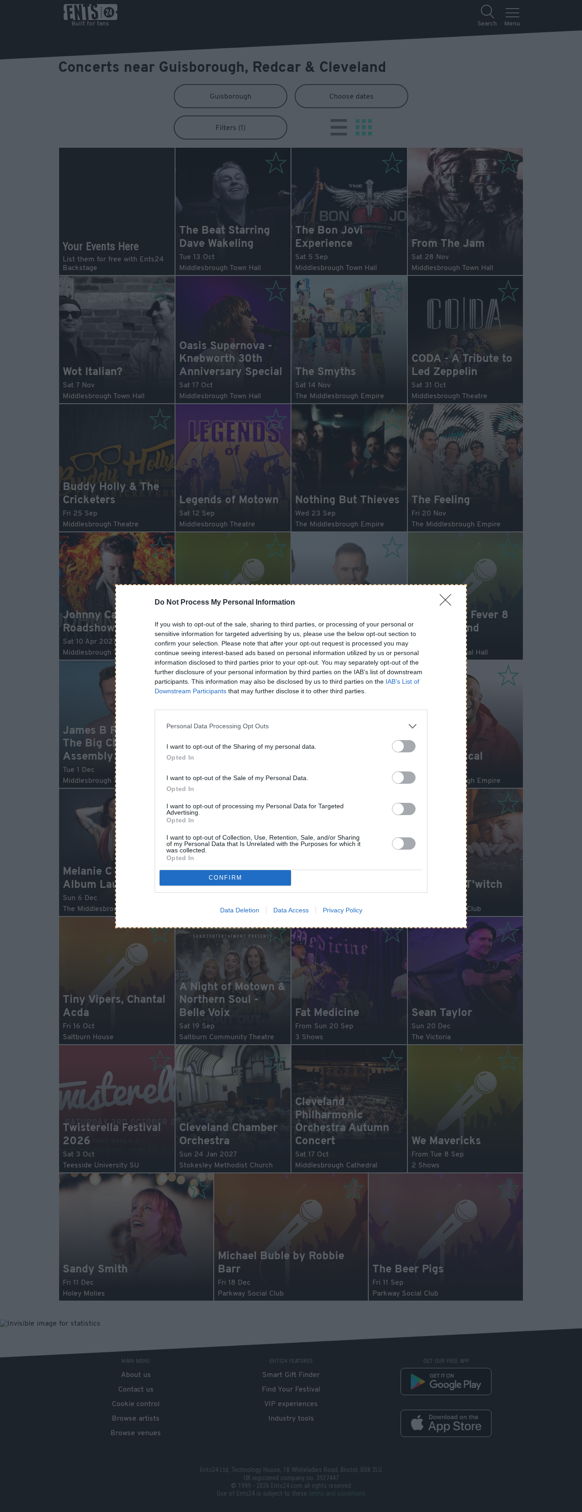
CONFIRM (225, 877)
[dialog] (291, 756)
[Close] (448, 602)
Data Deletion (239, 910)
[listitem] (291, 726)
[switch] (404, 746)
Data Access (291, 910)
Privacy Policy (342, 910)
